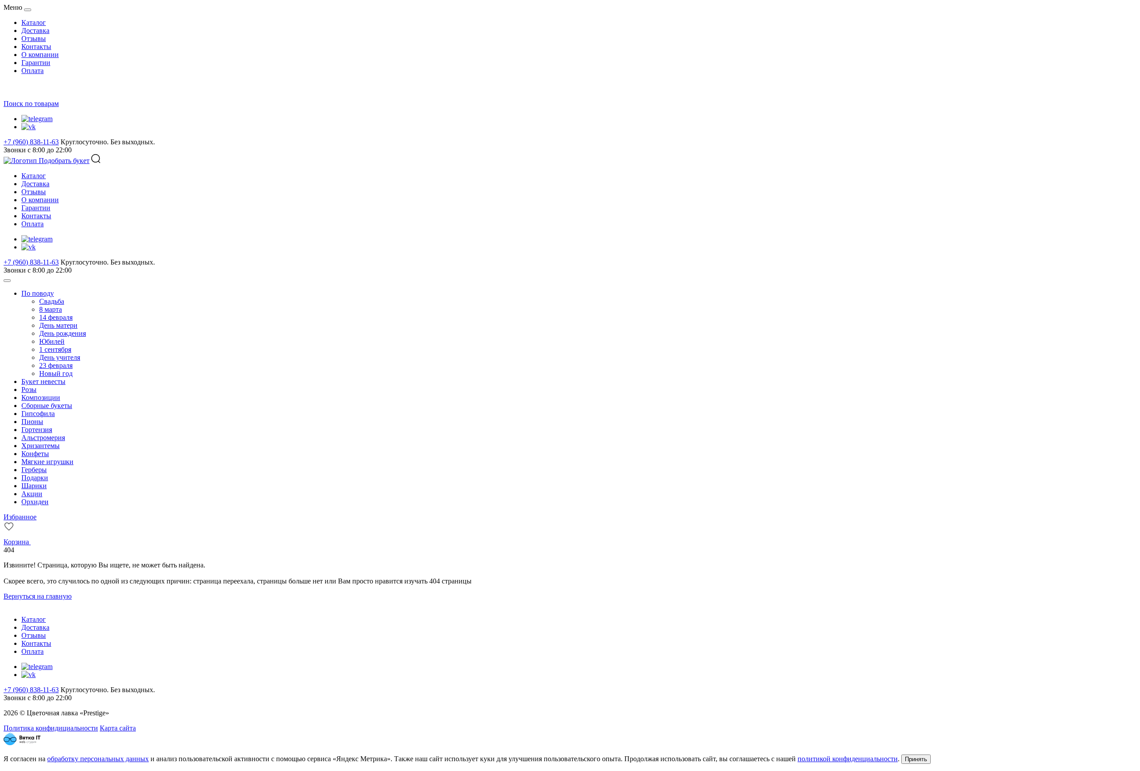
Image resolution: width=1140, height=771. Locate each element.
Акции (31, 494)
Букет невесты (43, 381)
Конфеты (35, 453)
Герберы (34, 469)
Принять (916, 759)
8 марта (50, 309)
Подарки (34, 477)
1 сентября (55, 349)
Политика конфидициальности (51, 728)
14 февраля (56, 317)
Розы (29, 389)
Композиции (40, 397)
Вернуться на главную (38, 596)
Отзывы (33, 38)
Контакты (36, 46)
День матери (58, 325)
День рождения (62, 333)
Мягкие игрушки (47, 461)
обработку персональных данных (98, 759)
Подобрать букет (64, 160)
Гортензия (36, 429)
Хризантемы (40, 445)
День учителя (59, 357)
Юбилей (52, 341)
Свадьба (51, 301)
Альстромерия (43, 437)
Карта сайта (118, 728)
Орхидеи (35, 502)
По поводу (37, 293)
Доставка (35, 30)
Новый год (56, 373)
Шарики (34, 486)
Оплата (32, 70)
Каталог (33, 22)
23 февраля (56, 365)
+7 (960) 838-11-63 (31, 142)
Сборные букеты (46, 405)
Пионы (32, 421)
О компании (40, 54)
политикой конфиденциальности (848, 759)
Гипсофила (38, 413)
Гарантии (35, 62)
